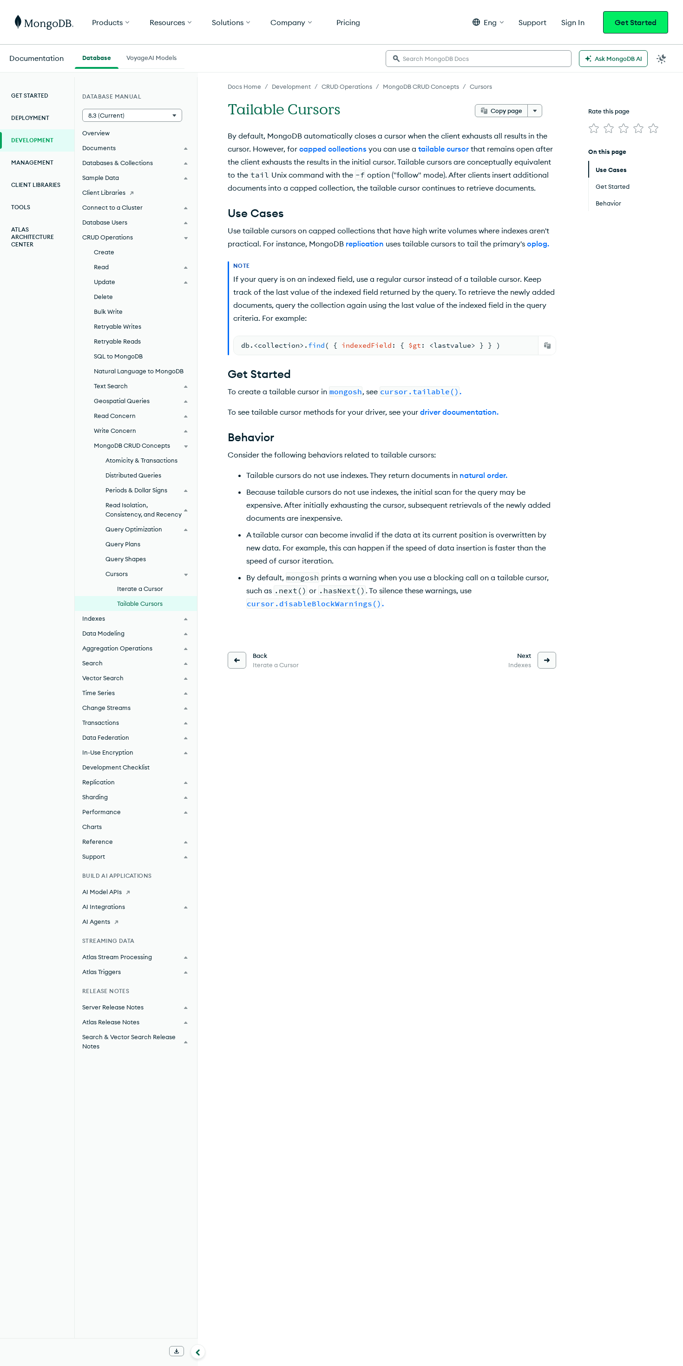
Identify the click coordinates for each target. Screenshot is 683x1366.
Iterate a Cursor (140, 588)
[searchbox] (478, 58)
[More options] (534, 110)
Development (291, 86)
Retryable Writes (117, 326)
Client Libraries (35, 184)
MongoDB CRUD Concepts (421, 86)
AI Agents (96, 921)
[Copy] (547, 345)
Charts (92, 826)
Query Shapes (125, 559)
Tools (20, 207)
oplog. (538, 243)
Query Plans (122, 544)
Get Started (636, 22)
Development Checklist (116, 767)
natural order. (483, 475)
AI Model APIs (102, 891)
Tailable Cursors (140, 603)
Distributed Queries (133, 475)
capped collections (333, 148)
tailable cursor (443, 148)
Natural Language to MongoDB (139, 371)
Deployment (30, 117)
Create (104, 252)
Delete (103, 296)
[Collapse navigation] (197, 1351)
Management (32, 162)
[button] (488, 22)
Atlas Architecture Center (32, 237)
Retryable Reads (117, 341)
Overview (96, 133)
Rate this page (609, 111)
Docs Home (244, 86)
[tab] (96, 57)
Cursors (481, 86)
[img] (593, 128)
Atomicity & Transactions (141, 460)
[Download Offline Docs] (176, 1351)
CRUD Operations (347, 86)
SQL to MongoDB (118, 356)
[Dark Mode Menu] (661, 58)
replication (365, 243)
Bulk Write (108, 311)
